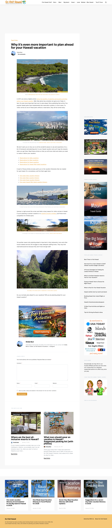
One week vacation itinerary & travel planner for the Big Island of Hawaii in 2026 (16, 502)
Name (18, 383)
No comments (21, 54)
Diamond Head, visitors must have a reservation (50, 142)
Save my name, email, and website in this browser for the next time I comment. (38, 390)
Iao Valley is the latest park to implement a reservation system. (42, 290)
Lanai (78, 2)
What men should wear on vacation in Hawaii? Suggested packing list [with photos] (58, 440)
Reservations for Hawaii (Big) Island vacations (33, 164)
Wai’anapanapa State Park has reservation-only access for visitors (43, 94)
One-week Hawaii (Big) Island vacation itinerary (33, 182)
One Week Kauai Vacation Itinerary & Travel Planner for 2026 (42, 502)
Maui (60, 2)
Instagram (52, 346)
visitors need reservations (56, 233)
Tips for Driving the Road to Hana (93, 312)
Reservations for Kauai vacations (29, 162)
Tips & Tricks (14, 40)
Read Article (14, 454)
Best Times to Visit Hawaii (91, 259)
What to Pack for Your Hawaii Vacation (95, 287)
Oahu (54, 2)
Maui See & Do (63, 482)
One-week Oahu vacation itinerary (29, 175)
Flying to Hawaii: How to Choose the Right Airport (94, 282)
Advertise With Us (89, 519)
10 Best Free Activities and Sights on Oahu (94, 307)
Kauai (73, 2)
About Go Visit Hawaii (101, 519)
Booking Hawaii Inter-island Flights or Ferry (94, 297)
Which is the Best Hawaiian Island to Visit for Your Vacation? (94, 276)
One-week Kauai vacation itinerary (30, 180)
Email (36, 383)
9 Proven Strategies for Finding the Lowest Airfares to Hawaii (94, 270)
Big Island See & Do (18, 482)
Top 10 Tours (99, 2)
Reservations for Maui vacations (29, 160)
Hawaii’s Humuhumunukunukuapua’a (94, 302)
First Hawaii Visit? (47, 2)
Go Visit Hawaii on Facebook (41, 346)
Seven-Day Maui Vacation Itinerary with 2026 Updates (68, 502)
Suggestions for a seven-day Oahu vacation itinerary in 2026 (95, 502)
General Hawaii (50, 414)
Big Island (66, 2)
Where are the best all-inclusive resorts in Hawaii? (25, 438)
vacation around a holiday (48, 213)
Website (55, 383)
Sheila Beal (19, 52)
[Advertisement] (56, 19)
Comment (19, 363)
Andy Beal (48, 446)
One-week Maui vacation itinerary (29, 178)
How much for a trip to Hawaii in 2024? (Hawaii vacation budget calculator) (95, 264)
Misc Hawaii (90, 2)
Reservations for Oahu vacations (29, 158)
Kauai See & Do (37, 482)
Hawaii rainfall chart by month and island (95, 292)
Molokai (83, 2)
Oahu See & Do (89, 482)
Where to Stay (24, 414)
